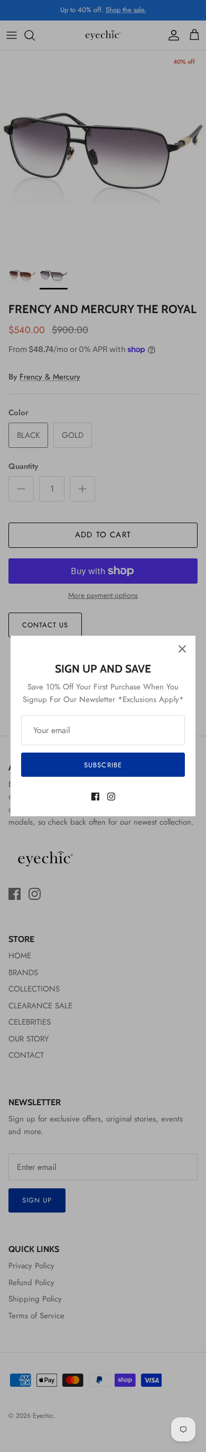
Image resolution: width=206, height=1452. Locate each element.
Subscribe (102, 765)
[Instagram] (111, 796)
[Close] (182, 648)
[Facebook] (95, 796)
